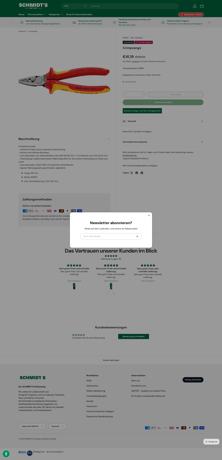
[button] (6, 454)
